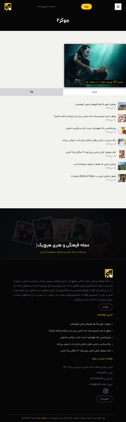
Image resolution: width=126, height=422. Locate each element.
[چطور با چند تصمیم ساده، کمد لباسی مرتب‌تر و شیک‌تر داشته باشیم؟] (122, 116)
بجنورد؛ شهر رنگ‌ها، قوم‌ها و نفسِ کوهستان (95, 104)
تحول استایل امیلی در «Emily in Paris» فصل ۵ (93, 176)
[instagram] (105, 391)
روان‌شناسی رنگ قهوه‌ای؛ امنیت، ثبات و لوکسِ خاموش (91, 128)
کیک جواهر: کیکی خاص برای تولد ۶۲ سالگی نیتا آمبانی (91, 152)
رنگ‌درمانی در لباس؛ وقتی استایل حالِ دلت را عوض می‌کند (89, 140)
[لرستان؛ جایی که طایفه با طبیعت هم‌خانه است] (122, 164)
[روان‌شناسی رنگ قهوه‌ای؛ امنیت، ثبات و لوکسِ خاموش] (122, 128)
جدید (94, 92)
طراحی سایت (41, 418)
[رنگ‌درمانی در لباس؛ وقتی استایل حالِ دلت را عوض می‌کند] (122, 140)
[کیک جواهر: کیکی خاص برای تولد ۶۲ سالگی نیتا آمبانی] (122, 152)
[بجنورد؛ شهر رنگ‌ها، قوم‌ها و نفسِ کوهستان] (122, 104)
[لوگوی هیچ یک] (8, 4)
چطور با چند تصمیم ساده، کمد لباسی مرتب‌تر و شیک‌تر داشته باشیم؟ (85, 116)
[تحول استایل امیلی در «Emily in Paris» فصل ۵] (122, 176)
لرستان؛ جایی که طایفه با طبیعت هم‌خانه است (95, 164)
